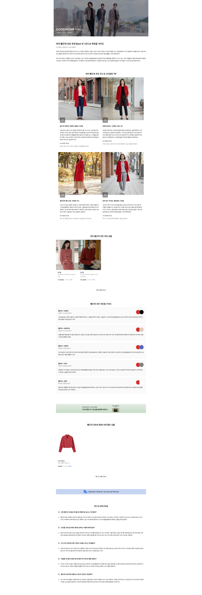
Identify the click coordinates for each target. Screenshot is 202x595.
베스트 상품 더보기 (101, 476)
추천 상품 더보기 (101, 290)
